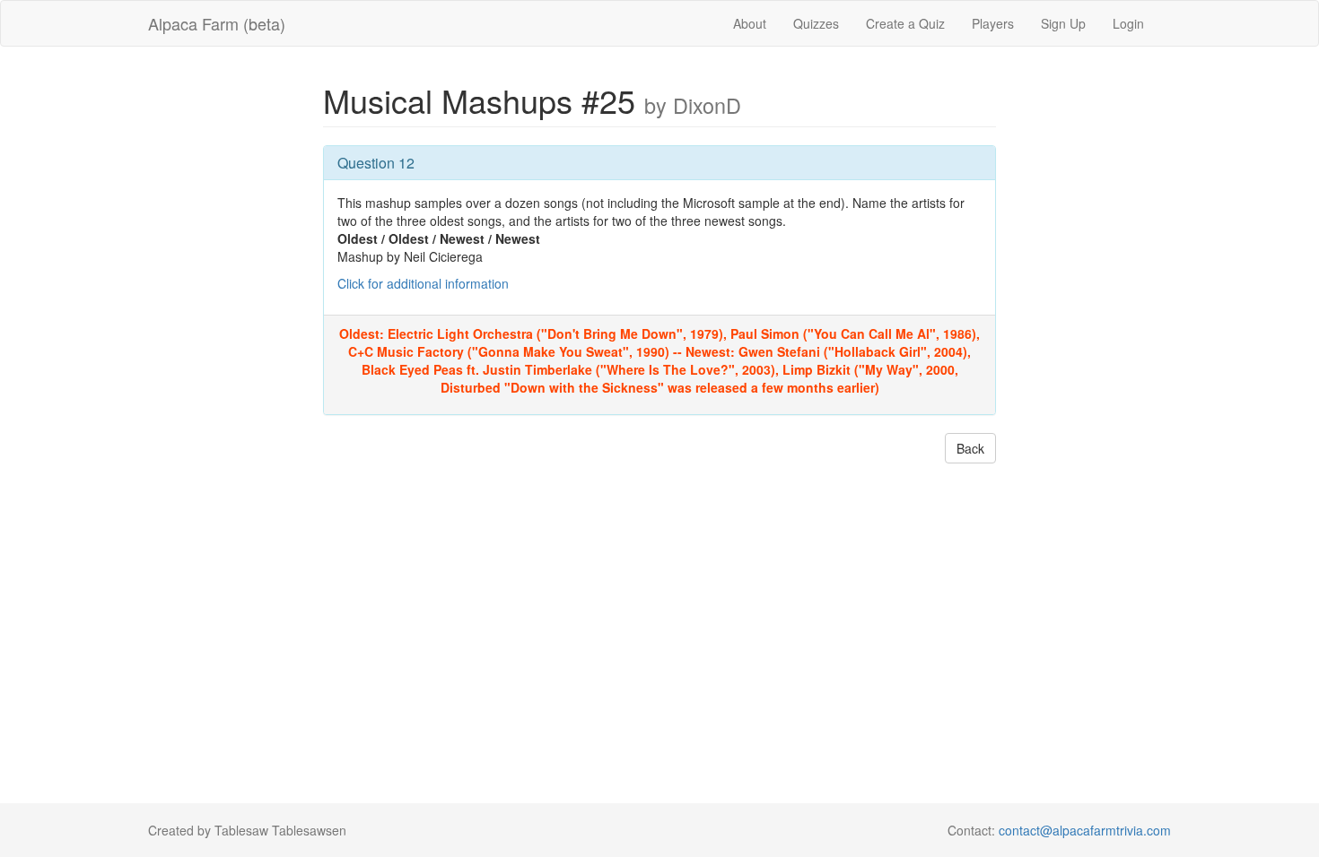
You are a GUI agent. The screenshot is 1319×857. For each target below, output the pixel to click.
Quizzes (816, 23)
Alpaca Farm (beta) (216, 23)
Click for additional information (423, 283)
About (749, 23)
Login (1128, 23)
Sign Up (1063, 23)
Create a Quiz (905, 23)
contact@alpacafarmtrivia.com (1085, 830)
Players (993, 23)
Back (970, 448)
